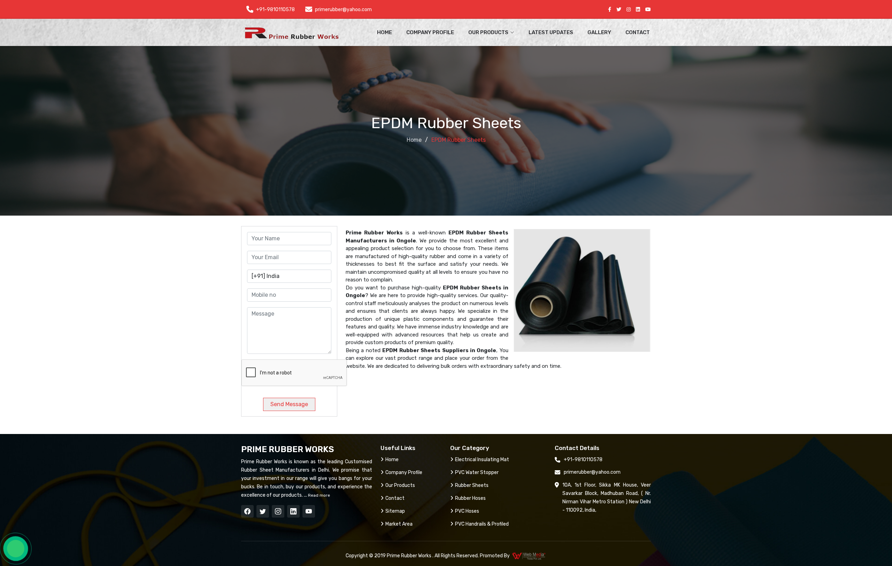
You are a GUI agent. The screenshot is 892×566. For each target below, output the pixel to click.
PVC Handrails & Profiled (482, 524)
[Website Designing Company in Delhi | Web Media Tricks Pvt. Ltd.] (529, 556)
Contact (637, 32)
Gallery (599, 32)
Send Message (289, 404)
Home (384, 32)
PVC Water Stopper (477, 472)
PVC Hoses (467, 511)
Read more (318, 495)
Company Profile (430, 32)
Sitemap (395, 511)
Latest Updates (551, 32)
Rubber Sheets (472, 485)
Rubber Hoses (470, 498)
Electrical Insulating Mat (482, 459)
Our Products (400, 485)
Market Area (399, 524)
